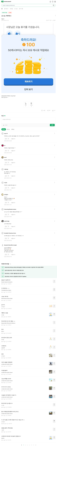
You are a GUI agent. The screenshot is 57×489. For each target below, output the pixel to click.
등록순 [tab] (12, 129)
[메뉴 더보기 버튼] (2, 8)
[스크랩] (52, 2)
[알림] (50, 2)
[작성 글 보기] (55, 2)
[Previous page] (21, 445)
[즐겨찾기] (10, 264)
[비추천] (8, 139)
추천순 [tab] (3, 129)
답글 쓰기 (13, 138)
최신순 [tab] (8, 129)
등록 (52, 125)
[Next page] (36, 445)
